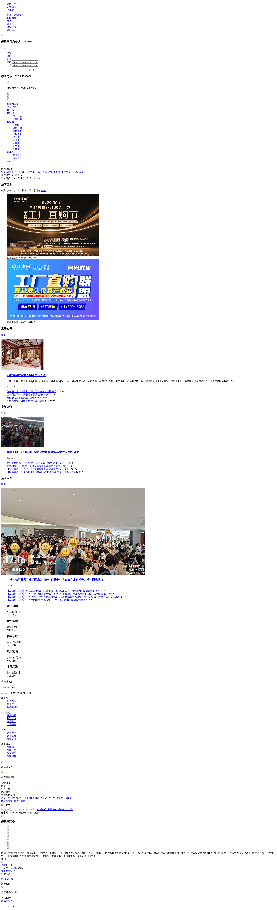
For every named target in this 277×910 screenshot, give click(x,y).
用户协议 (11, 701)
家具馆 (16, 140)
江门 (65, 172)
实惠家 (16, 125)
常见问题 (11, 715)
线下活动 (17, 116)
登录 (9, 21)
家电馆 (16, 143)
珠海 (45, 172)
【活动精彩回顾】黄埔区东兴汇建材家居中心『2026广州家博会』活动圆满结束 (55, 579)
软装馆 (16, 149)
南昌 (81, 172)
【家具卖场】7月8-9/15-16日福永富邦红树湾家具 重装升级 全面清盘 (41, 472)
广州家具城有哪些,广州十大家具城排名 (27, 400)
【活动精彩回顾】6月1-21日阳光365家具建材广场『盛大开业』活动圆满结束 (46, 599)
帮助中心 (11, 30)
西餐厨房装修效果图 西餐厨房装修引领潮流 (29, 394)
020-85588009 (8, 687)
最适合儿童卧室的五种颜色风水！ (24, 397)
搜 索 (31, 70)
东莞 (29, 172)
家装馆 (16, 146)
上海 (76, 172)
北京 (55, 172)
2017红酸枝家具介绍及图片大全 (26, 375)
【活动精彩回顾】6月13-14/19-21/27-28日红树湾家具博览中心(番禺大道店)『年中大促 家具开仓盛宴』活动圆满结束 (65, 596)
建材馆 (16, 137)
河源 (50, 172)
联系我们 (11, 9)
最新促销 (17, 128)
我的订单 (11, 3)
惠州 (60, 172)
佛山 (34, 172)
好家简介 (11, 747)
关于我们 (11, 6)
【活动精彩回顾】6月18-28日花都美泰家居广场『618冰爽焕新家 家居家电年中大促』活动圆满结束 (57, 593)
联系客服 (11, 721)
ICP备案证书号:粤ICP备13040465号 (55, 809)
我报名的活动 (8, 871)
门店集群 (17, 134)
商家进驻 (11, 27)
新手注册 (11, 704)
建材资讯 (17, 158)
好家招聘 (11, 756)
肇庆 (8, 172)
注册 (9, 24)
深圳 (24, 172)
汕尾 (3, 172)
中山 (40, 172)
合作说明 (11, 733)
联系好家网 (19, 801)
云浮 (14, 172)
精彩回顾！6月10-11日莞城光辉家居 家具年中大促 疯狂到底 (43, 452)
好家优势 (11, 750)
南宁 (71, 172)
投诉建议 (11, 718)
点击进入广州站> (31, 178)
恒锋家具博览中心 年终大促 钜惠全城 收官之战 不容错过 (36, 463)
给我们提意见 (8, 900)
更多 (43, 190)
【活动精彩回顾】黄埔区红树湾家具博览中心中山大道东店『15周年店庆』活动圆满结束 (52, 590)
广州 (19, 172)
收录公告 (11, 724)
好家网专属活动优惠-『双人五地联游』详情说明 (31, 391)
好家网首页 (12, 18)
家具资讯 (17, 155)
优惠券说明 (12, 707)
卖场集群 (17, 131)
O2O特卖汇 (7, 801)
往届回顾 (17, 119)
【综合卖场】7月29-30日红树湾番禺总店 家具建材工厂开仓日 (38, 469)
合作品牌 (11, 736)
